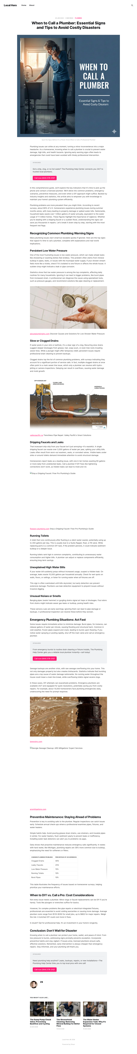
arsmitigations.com (38, 809)
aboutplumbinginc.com (40, 334)
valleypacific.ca (36, 435)
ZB (41, 982)
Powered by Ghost (68, 1044)
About (31, 5)
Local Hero (10, 5)
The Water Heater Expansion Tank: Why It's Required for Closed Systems (94, 1023)
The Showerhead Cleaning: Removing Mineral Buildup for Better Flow (68, 1023)
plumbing (78, 18)
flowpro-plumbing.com (39, 529)
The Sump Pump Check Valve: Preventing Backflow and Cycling (40, 1022)
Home (23, 5)
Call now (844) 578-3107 (44, 178)
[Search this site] (132, 5)
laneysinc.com (36, 741)
